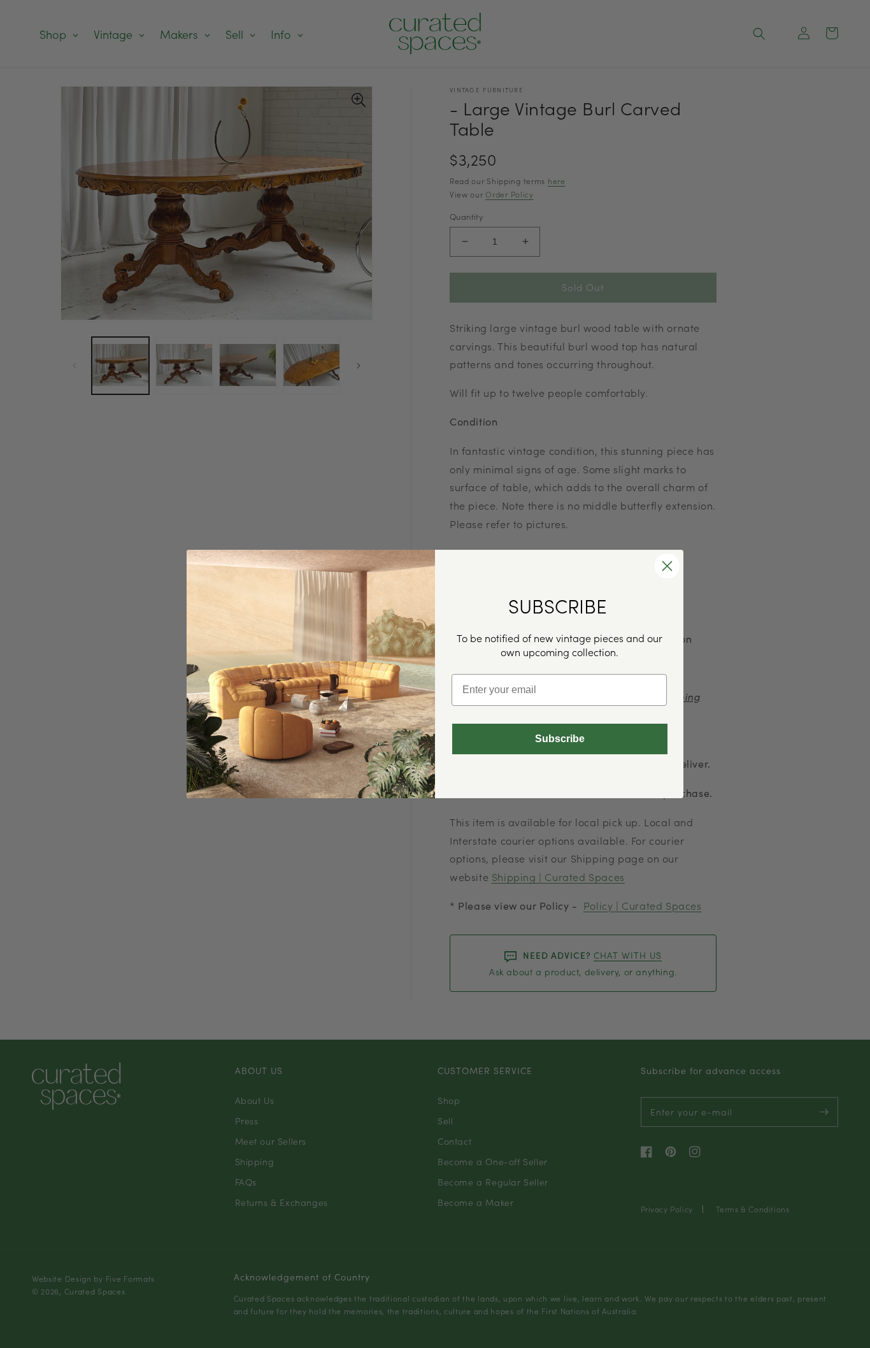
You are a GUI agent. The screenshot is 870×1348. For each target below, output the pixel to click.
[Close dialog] (667, 566)
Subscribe (560, 738)
